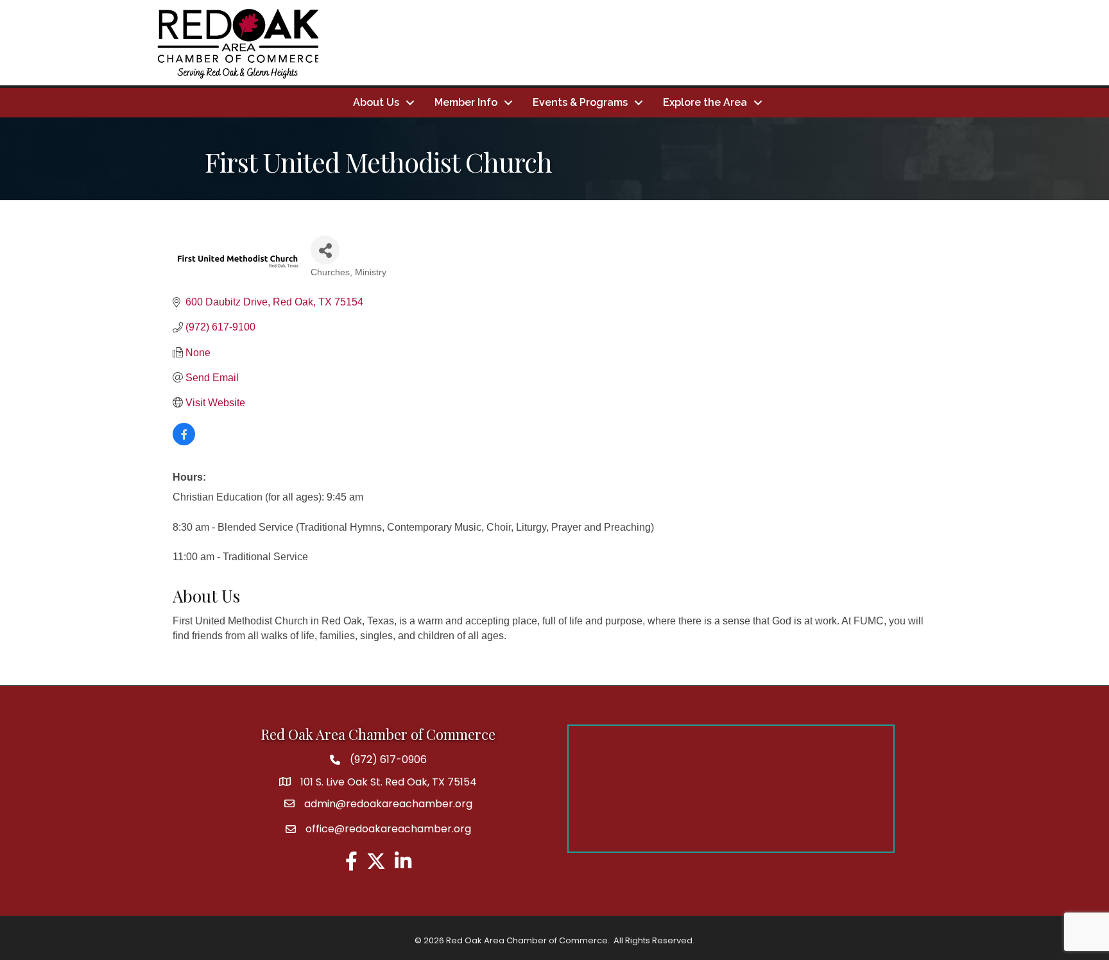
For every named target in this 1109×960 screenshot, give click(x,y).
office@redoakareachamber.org (388, 828)
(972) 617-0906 (388, 759)
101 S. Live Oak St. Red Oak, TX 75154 (388, 782)
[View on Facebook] (184, 441)
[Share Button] (325, 250)
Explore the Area (705, 102)
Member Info (465, 102)
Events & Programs (580, 102)
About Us (376, 102)
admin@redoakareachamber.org (388, 803)
